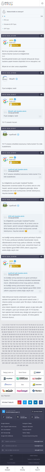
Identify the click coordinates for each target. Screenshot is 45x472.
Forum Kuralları (11, 462)
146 (36, 341)
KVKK (11, 459)
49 (11, 329)
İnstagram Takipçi (27, 423)
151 (8, 344)
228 (18, 356)
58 (30, 329)
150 (5, 344)
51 (15, 329)
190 (34, 349)
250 (42, 358)
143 (28, 341)
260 (30, 360)
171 (23, 346)
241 (15, 358)
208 (2, 353)
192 (39, 349)
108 (16, 337)
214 (19, 353)
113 (30, 337)
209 (5, 353)
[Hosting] (37, 372)
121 (8, 339)
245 (27, 358)
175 (33, 346)
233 (33, 356)
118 (43, 337)
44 (43, 327)
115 (35, 337)
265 (3, 363)
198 (14, 351)
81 (36, 332)
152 (11, 344)
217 (28, 353)
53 (19, 329)
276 (36, 363)
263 (39, 360)
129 (31, 339)
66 (5, 332)
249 (39, 358)
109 (19, 337)
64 (43, 329)
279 (18, 365)
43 (41, 327)
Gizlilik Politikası (34, 455)
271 (21, 363)
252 (5, 360)
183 (14, 349)
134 (3, 341)
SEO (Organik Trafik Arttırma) (8, 426)
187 (25, 349)
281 (24, 365)
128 (28, 339)
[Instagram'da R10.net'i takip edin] (19, 402)
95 (25, 334)
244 (24, 358)
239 (9, 358)
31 (15, 327)
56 (26, 329)
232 (30, 356)
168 (14, 346)
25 (2, 327)
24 (42, 325)
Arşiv (11, 455)
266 (6, 363)
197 (12, 351)
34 (21, 327)
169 (17, 346)
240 (12, 358)
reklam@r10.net (38, 441)
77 (27, 332)
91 (16, 334)
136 (8, 341)
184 (17, 349)
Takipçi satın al (8, 372)
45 (2, 329)
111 (25, 337)
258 (24, 360)
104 (5, 337)
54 (21, 329)
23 (40, 325)
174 (31, 346)
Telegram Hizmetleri (27, 426)
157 (25, 344)
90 (14, 334)
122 (11, 339)
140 (20, 341)
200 (20, 351)
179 (3, 349)
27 (6, 327)
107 (14, 337)
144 (31, 341)
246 (30, 358)
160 (34, 344)
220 (36, 353)
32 (17, 327)
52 (17, 329)
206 (38, 351)
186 (22, 349)
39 (32, 327)
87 (7, 334)
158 (28, 344)
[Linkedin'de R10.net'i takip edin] (35, 402)
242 (17, 358)
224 (5, 356)
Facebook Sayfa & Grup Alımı (30, 436)
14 (22, 325)
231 (27, 356)
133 (42, 339)
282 (27, 365)
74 (21, 332)
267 (9, 363)
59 (32, 329)
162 (39, 344)
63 (41, 329)
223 (2, 356)
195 (6, 351)
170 (20, 346)
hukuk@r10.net (39, 445)
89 (12, 334)
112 (27, 337)
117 (40, 337)
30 (13, 327)
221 (39, 353)
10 (14, 325)
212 (14, 353)
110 (22, 337)
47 (6, 329)
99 (33, 334)
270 (18, 363)
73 (19, 332)
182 (11, 349)
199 (17, 351)
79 (31, 332)
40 (34, 327)
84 (42, 332)
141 (22, 341)
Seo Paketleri (5, 396)
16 (26, 325)
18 (29, 325)
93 (20, 334)
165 (6, 346)
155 (19, 344)
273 (27, 363)
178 (42, 346)
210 (8, 353)
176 (36, 346)
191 (36, 349)
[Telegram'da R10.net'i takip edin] (30, 402)
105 (8, 337)
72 (17, 332)
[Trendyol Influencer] (8, 390)
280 (21, 365)
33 (19, 327)
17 (27, 325)
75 (23, 332)
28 (8, 327)
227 (15, 356)
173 (28, 346)
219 (33, 353)
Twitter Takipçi (26, 432)
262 (36, 360)
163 (42, 344)
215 (22, 353)
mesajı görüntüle (13, 113)
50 (13, 329)
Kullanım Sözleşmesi (34, 462)
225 (9, 356)
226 (12, 356)
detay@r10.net (39, 450)
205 (35, 351)
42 (38, 327)
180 (5, 349)
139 (17, 341)
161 (36, 344)
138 (14, 341)
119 (3, 339)
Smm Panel (22, 372)
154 (17, 344)
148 (42, 341)
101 (39, 334)
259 (27, 360)
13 (20, 325)
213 (17, 353)
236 (42, 356)
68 (9, 332)
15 (24, 325)
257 (21, 360)
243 (21, 358)
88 (10, 334)
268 (12, 363)
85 (3, 334)
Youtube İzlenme (26, 429)
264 (42, 360)
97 (29, 334)
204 (32, 351)
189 (31, 349)
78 (29, 332)
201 (23, 351)
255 (15, 360)
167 (12, 346)
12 (18, 325)
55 (23, 329)
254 (11, 360)
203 (29, 351)
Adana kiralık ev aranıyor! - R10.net (7, 3)
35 (23, 327)
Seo (22, 384)
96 (27, 334)
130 (33, 339)
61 (36, 329)
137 (11, 341)
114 (32, 337)
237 (3, 358)
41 (36, 327)
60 (34, 329)
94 (22, 334)
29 (11, 327)
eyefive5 (12, 134)
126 (22, 339)
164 (3, 346)
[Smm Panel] (8, 378)
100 (36, 334)
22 (38, 325)
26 (4, 327)
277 (39, 363)
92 (18, 334)
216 (25, 353)
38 (30, 327)
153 (14, 344)
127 (25, 339)
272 (24, 363)
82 (38, 332)
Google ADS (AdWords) (7, 436)
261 (33, 360)
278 (41, 363)
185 (19, 349)
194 (3, 351)
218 (31, 353)
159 (31, 344)
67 (7, 332)
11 (16, 325)
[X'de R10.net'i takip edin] (25, 402)
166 (9, 346)
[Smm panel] (22, 378)
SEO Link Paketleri (5, 429)
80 (34, 332)
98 (31, 334)
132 (39, 339)
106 (11, 337)
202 (26, 351)
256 (18, 360)
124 (17, 339)
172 (25, 346)
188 (28, 349)
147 (39, 341)
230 (24, 356)
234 (36, 356)
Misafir (12, 79)
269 (15, 363)
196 (9, 351)
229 (21, 356)
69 (11, 332)
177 (39, 346)
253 (8, 360)
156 (22, 344)
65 (2, 332)
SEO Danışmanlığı (5, 432)
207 (41, 351)
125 (19, 339)
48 (8, 329)
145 (34, 341)
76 (25, 332)
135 (5, 341)
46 (4, 329)
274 (30, 363)
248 (36, 358)
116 (37, 337)
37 (28, 327)
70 (13, 332)
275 (33, 363)
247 (33, 358)
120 (5, 339)
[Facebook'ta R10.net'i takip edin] (41, 402)
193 (42, 349)
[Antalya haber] (37, 384)
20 (34, 325)
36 (26, 327)
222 (42, 353)
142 (25, 341)
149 (3, 344)
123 (14, 339)
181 (8, 349)
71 (15, 332)
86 (5, 334)
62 (38, 329)
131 (36, 339)
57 (28, 329)
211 (11, 353)
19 (31, 325)
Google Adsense (5, 423)
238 (5, 358)
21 (35, 325)
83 (40, 332)
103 (2, 337)
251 (3, 360)
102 (41, 334)
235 (39, 356)
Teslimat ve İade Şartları (34, 459)
